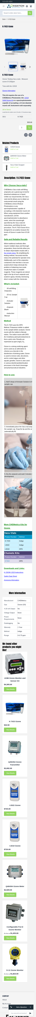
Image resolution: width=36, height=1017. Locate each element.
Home (4, 19)
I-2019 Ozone (14, 846)
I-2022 (7, 545)
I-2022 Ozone (14, 805)
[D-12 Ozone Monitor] (15, 956)
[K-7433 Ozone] (15, 707)
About (4, 1000)
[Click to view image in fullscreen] (17, 45)
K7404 (7, 561)
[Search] (30, 13)
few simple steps (10, 253)
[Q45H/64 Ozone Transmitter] (15, 748)
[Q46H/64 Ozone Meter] (15, 872)
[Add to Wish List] (26, 135)
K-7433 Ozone (15, 721)
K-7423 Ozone (11, 19)
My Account (6, 1004)
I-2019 (7, 549)
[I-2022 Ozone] (15, 791)
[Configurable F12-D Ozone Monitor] (15, 913)
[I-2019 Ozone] (15, 831)
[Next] (30, 67)
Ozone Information (8, 91)
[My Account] (27, 6)
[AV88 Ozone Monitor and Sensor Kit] (15, 664)
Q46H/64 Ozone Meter (15, 886)
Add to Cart (14, 149)
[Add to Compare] (30, 135)
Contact (5, 1007)
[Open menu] (3, 6)
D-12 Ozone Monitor (14, 970)
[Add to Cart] (29, 127)
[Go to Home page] (15, 6)
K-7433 (7, 541)
